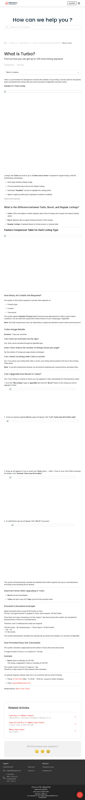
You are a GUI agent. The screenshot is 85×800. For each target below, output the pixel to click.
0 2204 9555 (12, 778)
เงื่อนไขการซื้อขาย (41, 794)
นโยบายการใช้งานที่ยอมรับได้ (40, 787)
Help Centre (31, 767)
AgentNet (72, 3)
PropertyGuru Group (47, 767)
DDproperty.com (47, 770)
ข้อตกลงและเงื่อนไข (41, 789)
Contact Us (31, 770)
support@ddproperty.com (21, 683)
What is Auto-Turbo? (23, 689)
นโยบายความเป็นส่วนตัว (41, 791)
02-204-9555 (17, 679)
